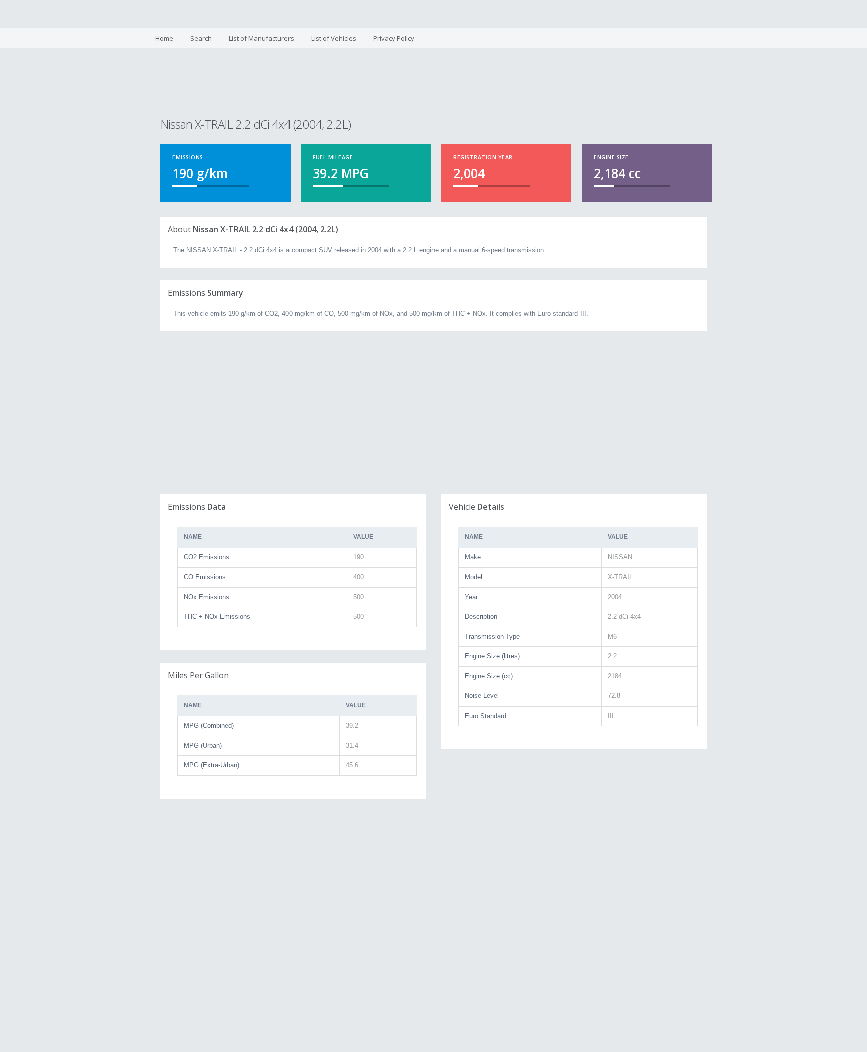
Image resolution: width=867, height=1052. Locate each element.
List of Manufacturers (261, 38)
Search (201, 38)
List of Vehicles (333, 38)
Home (164, 38)
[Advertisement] (433, 84)
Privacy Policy (393, 38)
